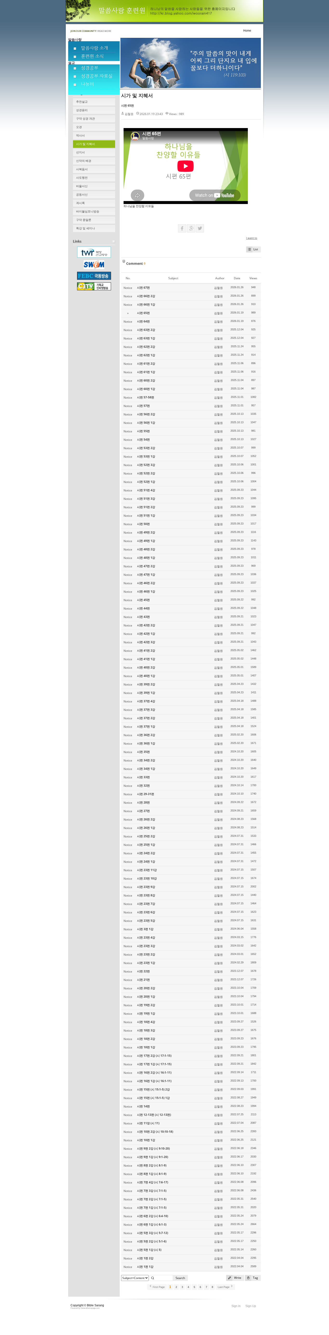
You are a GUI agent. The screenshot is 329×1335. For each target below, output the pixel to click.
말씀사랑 (75, 39)
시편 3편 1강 (145, 929)
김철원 (129, 114)
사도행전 (82, 177)
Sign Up (250, 1306)
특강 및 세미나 (85, 228)
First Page (158, 1287)
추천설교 (82, 101)
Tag (255, 1278)
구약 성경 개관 (85, 118)
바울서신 (82, 186)
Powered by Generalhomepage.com (85, 1308)
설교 (71, 62)
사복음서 (82, 169)
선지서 (80, 152)
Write (237, 1278)
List (255, 249)
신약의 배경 (83, 161)
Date (237, 278)
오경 (79, 127)
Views (253, 278)
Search (180, 1278)
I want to (251, 238)
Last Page (224, 1287)
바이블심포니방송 (87, 211)
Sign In (236, 1306)
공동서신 (82, 194)
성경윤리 (82, 110)
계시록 (80, 203)
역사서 (80, 135)
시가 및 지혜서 (85, 144)
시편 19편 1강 (146, 1013)
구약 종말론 (83, 220)
